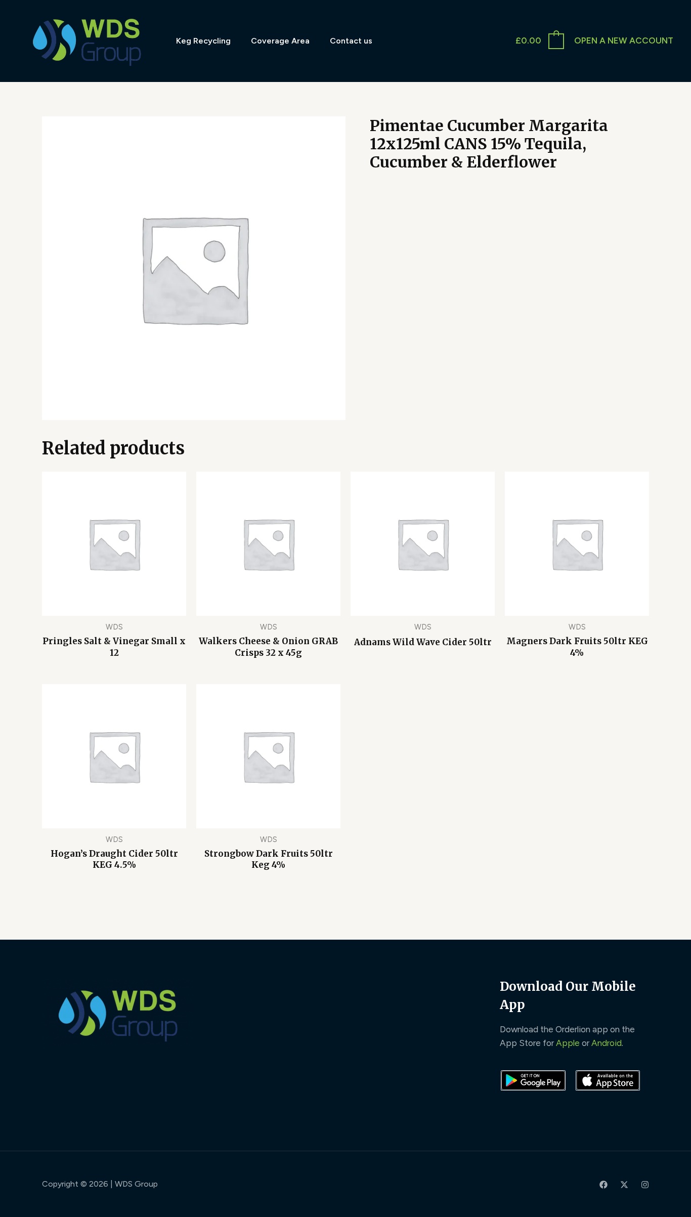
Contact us (351, 41)
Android (606, 1043)
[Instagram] (645, 1185)
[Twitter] (624, 1185)
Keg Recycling (203, 41)
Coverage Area (280, 41)
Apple (568, 1043)
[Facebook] (603, 1185)
